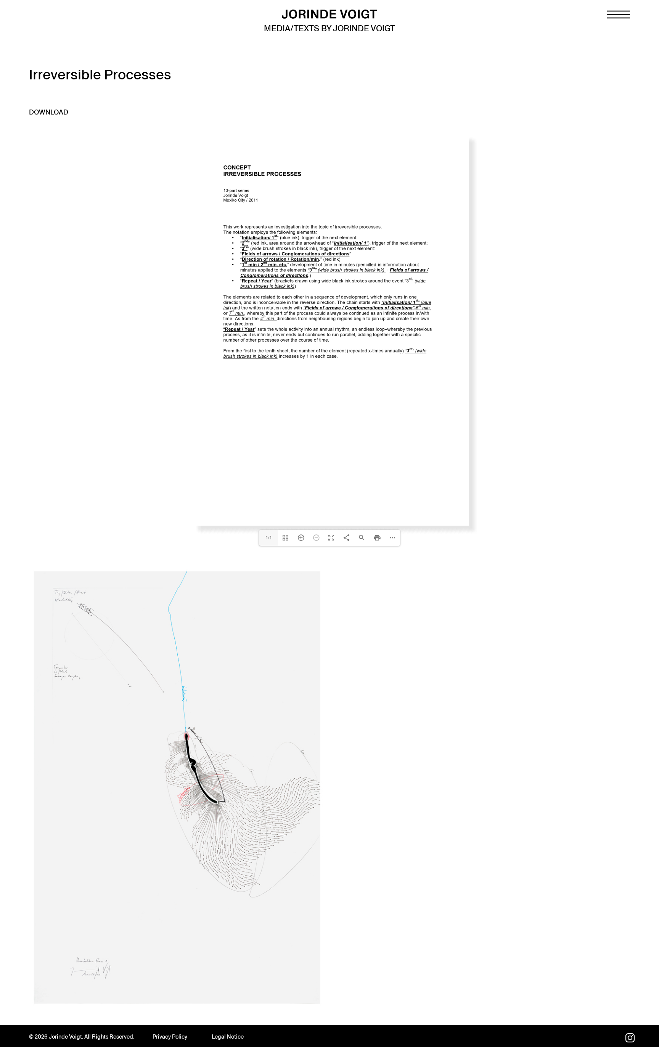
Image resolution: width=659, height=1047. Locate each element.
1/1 (269, 977)
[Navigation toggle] (618, 14)
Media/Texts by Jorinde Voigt (329, 28)
